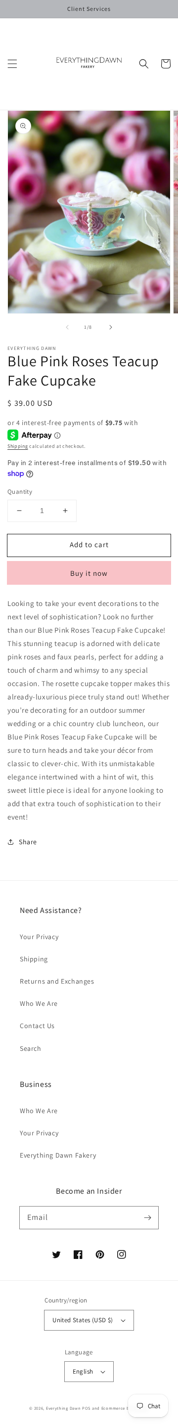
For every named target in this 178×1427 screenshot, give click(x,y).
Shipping (17, 446)
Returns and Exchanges (57, 981)
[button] (12, 64)
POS (86, 1408)
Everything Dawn (63, 1408)
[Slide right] (111, 327)
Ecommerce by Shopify (125, 1408)
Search (31, 1048)
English (83, 1371)
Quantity (19, 491)
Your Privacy (39, 936)
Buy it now (89, 573)
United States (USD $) (82, 1320)
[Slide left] (67, 327)
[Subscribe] (147, 1217)
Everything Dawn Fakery (58, 1155)
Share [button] (28, 841)
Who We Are (39, 1003)
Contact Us (37, 1025)
